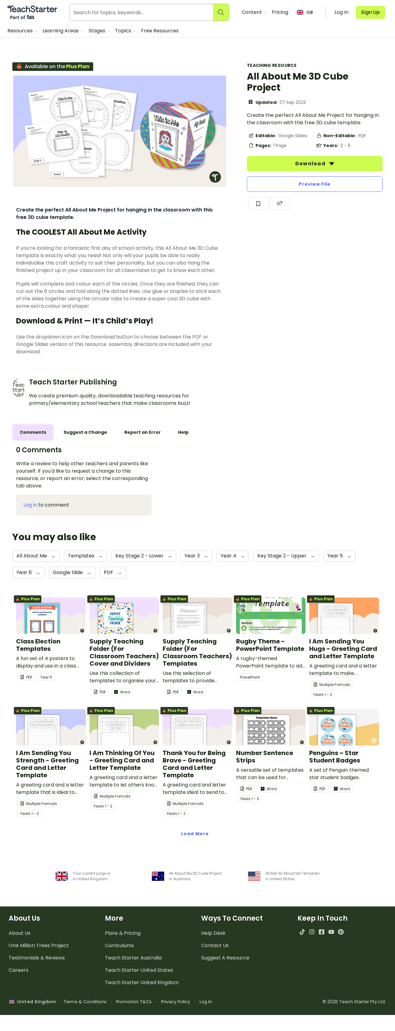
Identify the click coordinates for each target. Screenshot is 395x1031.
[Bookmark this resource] (258, 203)
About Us (20, 933)
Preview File (315, 184)
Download (311, 163)
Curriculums (119, 945)
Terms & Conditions (85, 1002)
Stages (97, 30)
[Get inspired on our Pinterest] (341, 932)
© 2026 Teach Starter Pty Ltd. (354, 1002)
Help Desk (213, 933)
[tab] (33, 432)
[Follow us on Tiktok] (302, 932)
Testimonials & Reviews (37, 957)
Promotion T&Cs (134, 1002)
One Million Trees (39, 945)
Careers (18, 970)
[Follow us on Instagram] (312, 932)
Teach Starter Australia (133, 957)
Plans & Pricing (122, 933)
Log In (206, 1002)
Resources (20, 30)
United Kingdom (35, 1002)
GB (309, 12)
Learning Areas (61, 30)
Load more (195, 834)
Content (252, 12)
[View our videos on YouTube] (331, 932)
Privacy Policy (175, 1002)
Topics (123, 30)
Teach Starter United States (139, 970)
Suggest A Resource (225, 957)
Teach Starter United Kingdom (142, 982)
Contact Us (215, 945)
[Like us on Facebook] (321, 932)
